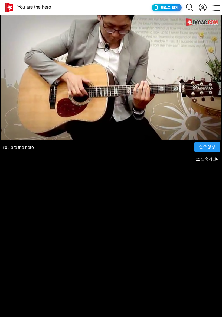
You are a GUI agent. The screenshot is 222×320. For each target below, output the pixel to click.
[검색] (192, 7)
